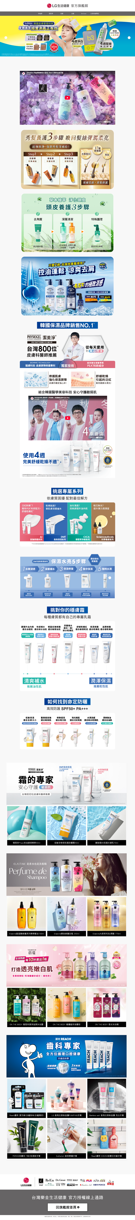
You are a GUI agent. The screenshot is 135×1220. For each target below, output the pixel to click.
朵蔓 (73, 13)
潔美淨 (51, 13)
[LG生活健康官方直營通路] (67, 1194)
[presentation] (6, 37)
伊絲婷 (40, 13)
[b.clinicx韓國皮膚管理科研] (67, 36)
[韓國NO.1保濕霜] (66, 846)
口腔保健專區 (94, 13)
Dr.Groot (84, 13)
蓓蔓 (62, 13)
